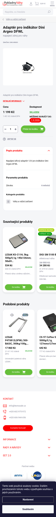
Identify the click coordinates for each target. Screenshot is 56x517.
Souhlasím (28, 509)
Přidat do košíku (30, 129)
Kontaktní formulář (18, 428)
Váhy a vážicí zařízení (23, 201)
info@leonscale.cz (17, 406)
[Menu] (52, 3)
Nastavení (28, 499)
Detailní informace (12, 101)
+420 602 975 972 (17, 411)
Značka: (10, 42)
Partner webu (28, 466)
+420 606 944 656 (17, 417)
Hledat (49, 12)
